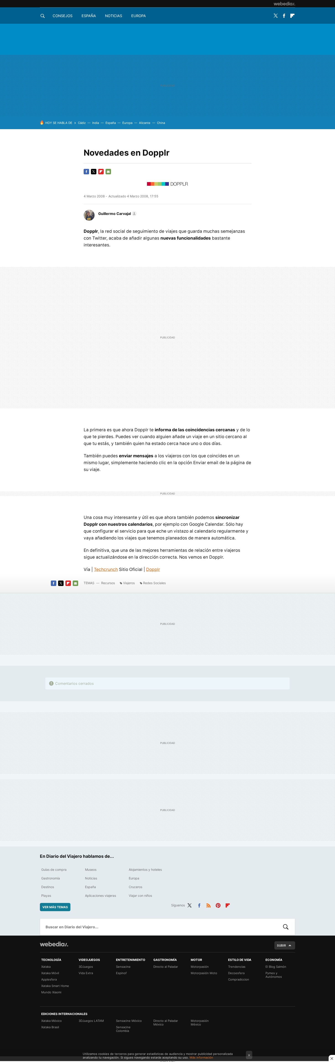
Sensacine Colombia (123, 1029)
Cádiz (82, 123)
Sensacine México (129, 1021)
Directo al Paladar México (165, 1022)
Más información (201, 1057)
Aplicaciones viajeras (100, 895)
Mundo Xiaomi (51, 992)
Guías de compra (54, 869)
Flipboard (292, 15)
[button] (117, 213)
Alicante (144, 123)
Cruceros (135, 887)
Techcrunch (106, 569)
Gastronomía (50, 878)
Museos (90, 869)
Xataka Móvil (50, 973)
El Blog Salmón (275, 966)
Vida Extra (86, 973)
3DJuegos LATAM (91, 1021)
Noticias (113, 15)
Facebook (284, 15)
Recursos (108, 583)
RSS (208, 904)
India (95, 123)
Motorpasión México (200, 1022)
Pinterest (218, 904)
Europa (138, 15)
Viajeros (129, 583)
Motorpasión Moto (204, 973)
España (89, 15)
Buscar (286, 927)
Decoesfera (236, 973)
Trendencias (236, 966)
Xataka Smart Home (55, 986)
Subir (281, 945)
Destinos (47, 887)
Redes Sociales (154, 583)
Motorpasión (200, 966)
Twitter (275, 15)
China (161, 123)
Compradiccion (238, 979)
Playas (46, 895)
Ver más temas (55, 907)
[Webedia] (284, 3)
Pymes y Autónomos (273, 974)
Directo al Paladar (165, 966)
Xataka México (51, 1021)
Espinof (121, 973)
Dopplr (153, 569)
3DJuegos (86, 966)
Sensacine (123, 966)
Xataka (46, 966)
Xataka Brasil (50, 1027)
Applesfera (49, 979)
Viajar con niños (140, 895)
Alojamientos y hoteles (145, 869)
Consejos (62, 15)
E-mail (108, 171)
